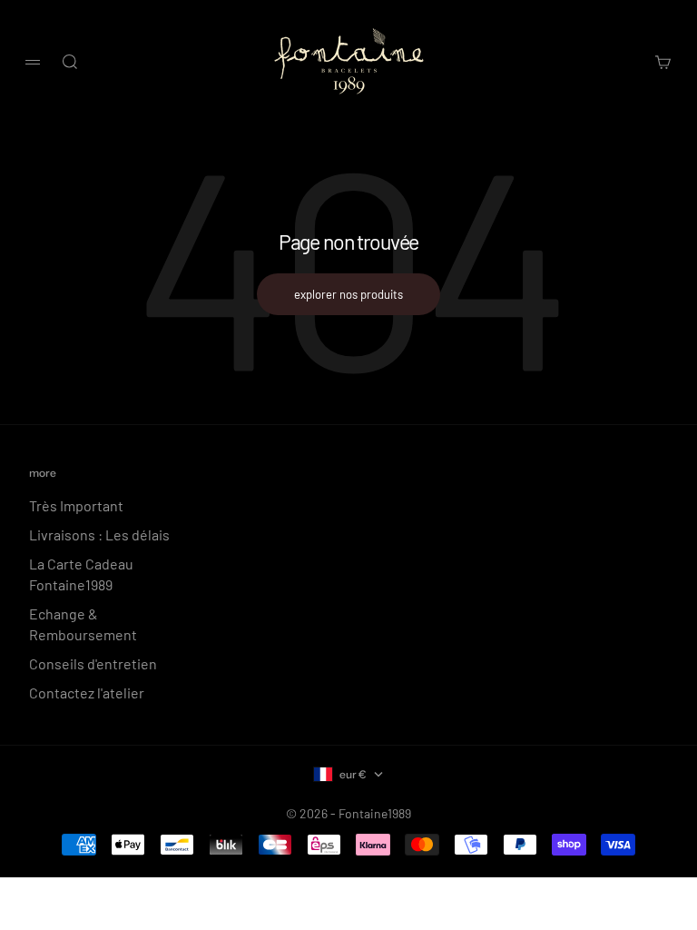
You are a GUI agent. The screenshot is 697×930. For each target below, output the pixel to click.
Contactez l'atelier (86, 692)
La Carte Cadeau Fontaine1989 (81, 573)
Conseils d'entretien (93, 663)
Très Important (76, 505)
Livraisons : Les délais (99, 534)
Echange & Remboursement (83, 623)
